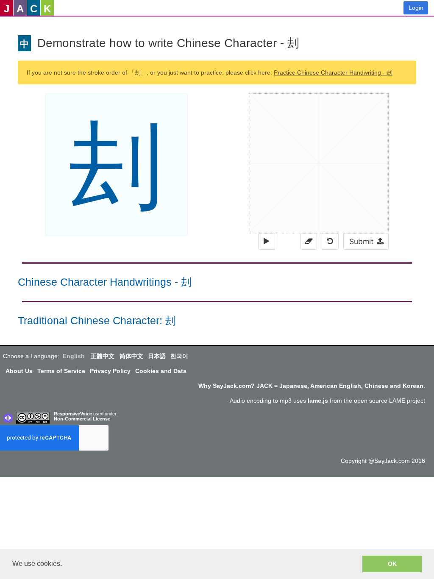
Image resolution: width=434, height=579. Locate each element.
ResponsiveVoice (73, 413)
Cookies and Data (160, 370)
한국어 (179, 356)
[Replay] (266, 241)
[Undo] (330, 241)
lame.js (318, 400)
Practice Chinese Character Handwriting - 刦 (333, 72)
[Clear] (308, 241)
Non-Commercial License (82, 418)
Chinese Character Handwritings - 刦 (105, 282)
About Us (19, 370)
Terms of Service (61, 370)
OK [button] (392, 563)
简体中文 (131, 356)
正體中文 (102, 356)
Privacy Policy (110, 370)
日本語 (157, 356)
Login (416, 7)
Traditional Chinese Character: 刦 (97, 320)
